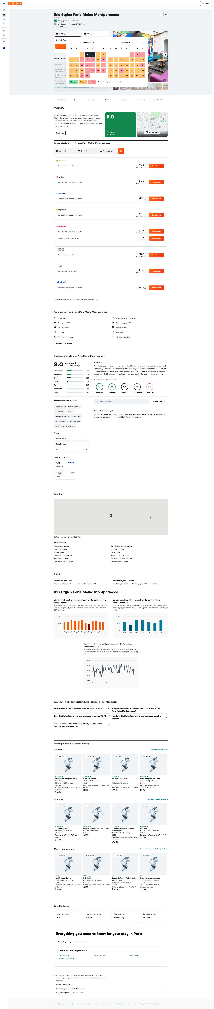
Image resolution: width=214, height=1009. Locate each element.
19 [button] (103, 65)
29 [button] (82, 76)
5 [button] (103, 54)
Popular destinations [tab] (82, 942)
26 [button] (103, 70)
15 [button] (82, 65)
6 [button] (71, 60)
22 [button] (82, 70)
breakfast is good (74, 407)
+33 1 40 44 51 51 (60, 27)
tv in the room (60, 411)
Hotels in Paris (133, 955)
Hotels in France (88, 1004)
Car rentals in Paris (100, 955)
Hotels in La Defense (119, 1004)
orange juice (70, 426)
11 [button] (98, 60)
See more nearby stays (159, 749)
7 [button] (76, 60)
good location (76, 416)
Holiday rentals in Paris (66, 959)
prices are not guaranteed (98, 978)
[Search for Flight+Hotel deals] (4, 24)
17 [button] (92, 65)
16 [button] (87, 65)
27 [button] (71, 76)
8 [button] (81, 60)
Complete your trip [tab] (64, 942)
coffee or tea (59, 426)
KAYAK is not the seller (65, 984)
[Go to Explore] (4, 30)
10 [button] (93, 60)
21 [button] (76, 70)
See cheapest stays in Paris (158, 799)
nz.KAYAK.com (58, 1004)
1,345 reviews (73, 21)
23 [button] (87, 70)
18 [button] (98, 65)
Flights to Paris (64, 955)
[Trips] (4, 41)
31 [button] (143, 76)
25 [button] (98, 70)
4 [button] (98, 54)
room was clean (60, 407)
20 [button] (71, 70)
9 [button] (87, 60)
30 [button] (87, 76)
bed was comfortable (62, 416)
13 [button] (71, 65)
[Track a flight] (4, 35)
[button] (3, 3)
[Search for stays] (4, 15)
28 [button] (77, 76)
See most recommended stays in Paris (154, 849)
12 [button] (103, 60)
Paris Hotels (131, 1004)
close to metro (75, 421)
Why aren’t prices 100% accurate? (69, 992)
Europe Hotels (76, 1004)
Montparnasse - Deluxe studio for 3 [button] (96, 828)
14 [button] (76, 65)
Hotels (67, 1004)
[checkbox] (65, 464)
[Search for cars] (4, 19)
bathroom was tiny (61, 421)
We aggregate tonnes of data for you (70, 988)
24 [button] (93, 70)
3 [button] (92, 54)
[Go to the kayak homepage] (15, 3)
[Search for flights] (4, 10)
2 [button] (87, 54)
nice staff (70, 411)
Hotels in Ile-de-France (103, 1004)
